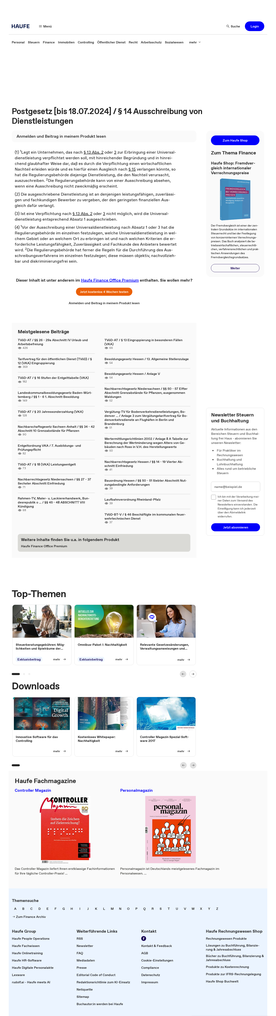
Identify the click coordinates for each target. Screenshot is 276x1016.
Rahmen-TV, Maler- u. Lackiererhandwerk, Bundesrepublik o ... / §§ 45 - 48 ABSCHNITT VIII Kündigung (54, 502)
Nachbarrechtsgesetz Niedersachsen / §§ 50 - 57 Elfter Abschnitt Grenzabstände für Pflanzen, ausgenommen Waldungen (146, 393)
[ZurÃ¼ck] (183, 674)
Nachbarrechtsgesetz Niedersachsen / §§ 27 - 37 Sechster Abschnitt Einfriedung (54, 481)
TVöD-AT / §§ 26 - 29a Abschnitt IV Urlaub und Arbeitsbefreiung (53, 342)
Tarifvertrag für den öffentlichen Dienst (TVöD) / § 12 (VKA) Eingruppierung (55, 361)
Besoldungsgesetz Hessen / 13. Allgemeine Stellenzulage (146, 359)
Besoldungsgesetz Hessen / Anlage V (132, 374)
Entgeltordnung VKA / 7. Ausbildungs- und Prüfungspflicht (49, 448)
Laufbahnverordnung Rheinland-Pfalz (132, 499)
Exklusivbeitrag (29, 659)
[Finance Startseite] (22, 26)
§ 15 (132, 169)
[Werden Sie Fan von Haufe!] (143, 938)
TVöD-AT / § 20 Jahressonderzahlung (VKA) (50, 412)
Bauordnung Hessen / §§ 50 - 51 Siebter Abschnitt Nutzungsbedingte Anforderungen (145, 482)
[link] (18, 42)
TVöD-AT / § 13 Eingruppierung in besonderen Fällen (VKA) (143, 342)
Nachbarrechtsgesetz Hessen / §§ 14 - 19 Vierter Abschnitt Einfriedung (143, 464)
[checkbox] (213, 497)
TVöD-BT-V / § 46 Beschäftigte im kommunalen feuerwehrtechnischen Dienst (145, 516)
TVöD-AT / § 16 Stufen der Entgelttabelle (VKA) (53, 378)
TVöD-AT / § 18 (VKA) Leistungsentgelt (47, 464)
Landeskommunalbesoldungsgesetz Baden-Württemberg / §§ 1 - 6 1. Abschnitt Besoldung (55, 395)
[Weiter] (193, 674)
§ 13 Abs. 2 (93, 152)
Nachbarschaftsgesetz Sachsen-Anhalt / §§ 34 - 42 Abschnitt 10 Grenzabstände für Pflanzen (56, 429)
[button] (254, 26)
